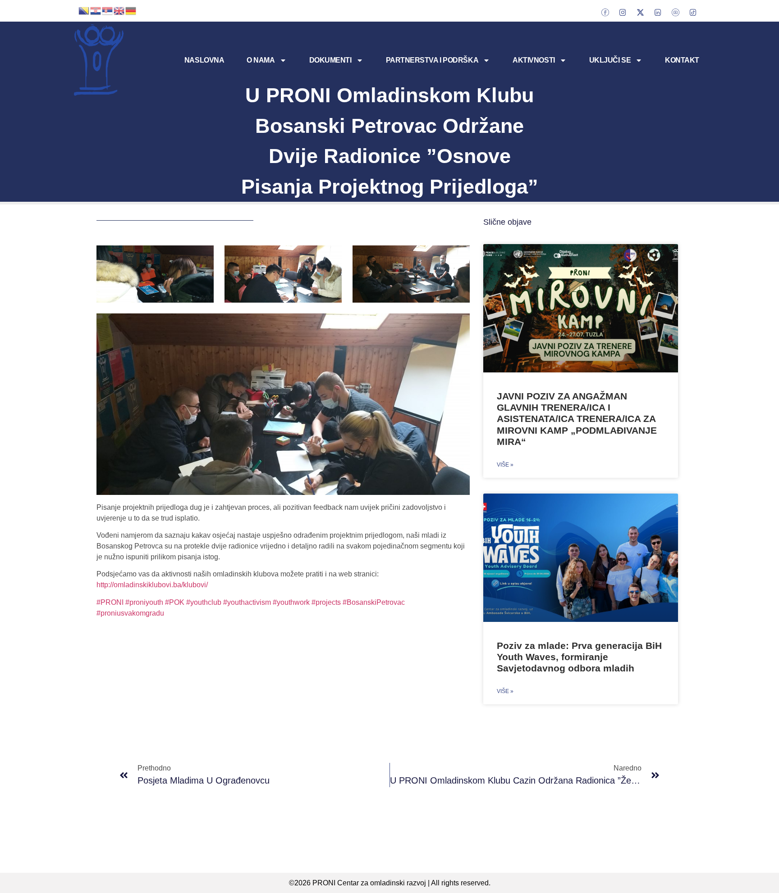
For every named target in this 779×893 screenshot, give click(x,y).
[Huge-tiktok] (693, 12)
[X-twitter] (640, 12)
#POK (175, 602)
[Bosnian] (84, 9)
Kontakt (682, 60)
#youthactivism (247, 602)
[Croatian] (96, 9)
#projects (327, 602)
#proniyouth (145, 602)
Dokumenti (330, 60)
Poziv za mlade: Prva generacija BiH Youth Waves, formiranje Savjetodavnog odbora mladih (579, 656)
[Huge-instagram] (622, 12)
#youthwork (291, 602)
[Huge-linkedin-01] (657, 12)
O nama (261, 60)
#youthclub (204, 602)
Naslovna (204, 60)
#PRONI (110, 602)
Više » (505, 465)
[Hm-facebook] (605, 12)
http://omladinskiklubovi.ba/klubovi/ (152, 585)
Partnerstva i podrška (432, 60)
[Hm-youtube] (675, 12)
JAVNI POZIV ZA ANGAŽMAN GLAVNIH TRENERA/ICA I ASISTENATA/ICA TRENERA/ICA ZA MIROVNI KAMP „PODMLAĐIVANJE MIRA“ (577, 419)
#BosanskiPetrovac (374, 602)
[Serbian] (108, 9)
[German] (131, 9)
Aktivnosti (534, 60)
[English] (119, 9)
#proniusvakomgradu (130, 613)
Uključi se (610, 60)
